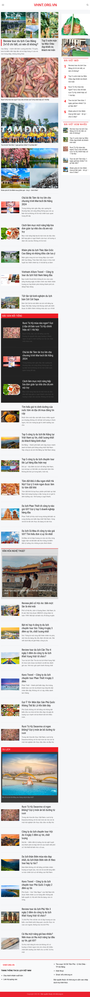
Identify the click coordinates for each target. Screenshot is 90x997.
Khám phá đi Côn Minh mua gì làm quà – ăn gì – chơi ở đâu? (77, 114)
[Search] (87, 5)
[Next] (58, 576)
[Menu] (3, 5)
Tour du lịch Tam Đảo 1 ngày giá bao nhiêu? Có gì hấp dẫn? (77, 103)
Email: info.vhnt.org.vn (64, 975)
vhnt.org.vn (45, 5)
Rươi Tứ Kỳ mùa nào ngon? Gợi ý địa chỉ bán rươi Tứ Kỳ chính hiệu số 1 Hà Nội (77, 91)
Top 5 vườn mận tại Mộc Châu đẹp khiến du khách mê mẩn (77, 79)
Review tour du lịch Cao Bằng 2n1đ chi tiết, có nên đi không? (77, 68)
